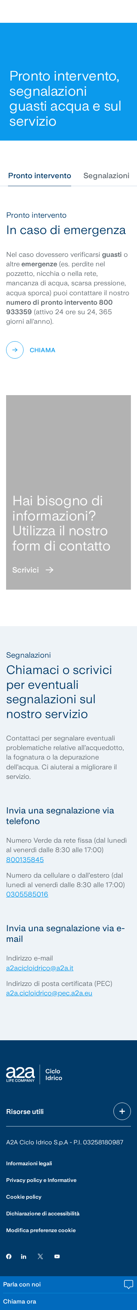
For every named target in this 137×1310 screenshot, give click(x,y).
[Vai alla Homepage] (34, 1074)
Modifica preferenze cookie (41, 1230)
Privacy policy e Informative (41, 1180)
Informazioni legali (29, 1163)
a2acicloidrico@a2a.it (39, 968)
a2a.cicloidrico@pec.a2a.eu (49, 993)
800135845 (25, 860)
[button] (39, 175)
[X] (40, 1256)
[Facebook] (8, 1256)
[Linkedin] (23, 1256)
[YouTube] (57, 1256)
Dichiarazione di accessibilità (43, 1213)
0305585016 (27, 894)
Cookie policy (23, 1197)
